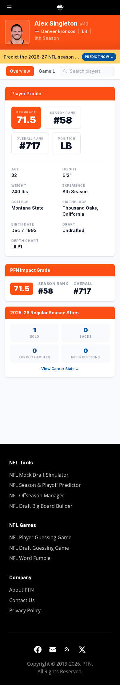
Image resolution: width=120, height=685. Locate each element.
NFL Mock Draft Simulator (39, 474)
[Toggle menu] (9, 7)
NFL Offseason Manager (36, 495)
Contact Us (22, 600)
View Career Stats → (60, 368)
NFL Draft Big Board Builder (41, 506)
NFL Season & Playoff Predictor (45, 485)
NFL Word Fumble (29, 558)
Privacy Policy (25, 610)
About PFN (21, 589)
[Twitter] (82, 649)
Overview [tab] (20, 71)
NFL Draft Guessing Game (39, 547)
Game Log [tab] (50, 71)
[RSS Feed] (67, 649)
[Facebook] (38, 649)
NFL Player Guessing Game (40, 537)
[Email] (52, 649)
